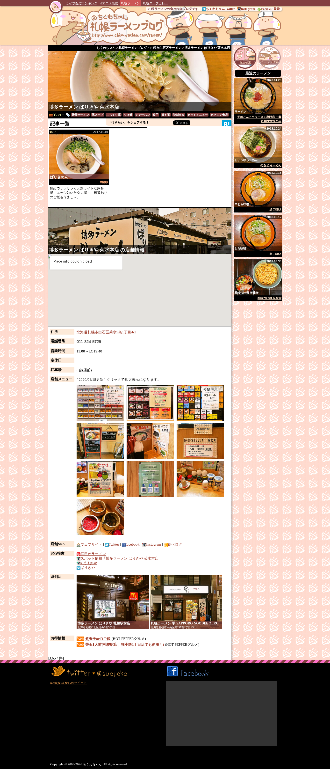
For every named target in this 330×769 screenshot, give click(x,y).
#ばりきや (88, 563)
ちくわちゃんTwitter (220, 9)
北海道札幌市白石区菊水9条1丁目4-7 (106, 332)
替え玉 (165, 115)
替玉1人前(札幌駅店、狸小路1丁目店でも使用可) (124, 644)
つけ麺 (128, 115)
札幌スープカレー (155, 3)
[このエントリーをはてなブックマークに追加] (226, 124)
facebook (133, 544)
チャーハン (142, 115)
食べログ (175, 544)
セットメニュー (197, 115)
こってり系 (113, 115)
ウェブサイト (91, 544)
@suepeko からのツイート (68, 683)
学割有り (179, 115)
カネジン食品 (219, 115)
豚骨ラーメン (80, 115)
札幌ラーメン (130, 3)
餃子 (155, 115)
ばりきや (87, 568)
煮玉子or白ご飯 (98, 639)
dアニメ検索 (109, 3)
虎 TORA (275, 209)
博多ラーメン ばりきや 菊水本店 (84, 107)
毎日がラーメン (93, 554)
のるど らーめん (270, 165)
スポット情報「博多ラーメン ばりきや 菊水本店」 (121, 558)
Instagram (248, 9)
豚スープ (97, 115)
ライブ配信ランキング (81, 3)
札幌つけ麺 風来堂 (269, 298)
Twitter (114, 544)
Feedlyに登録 (270, 9)
